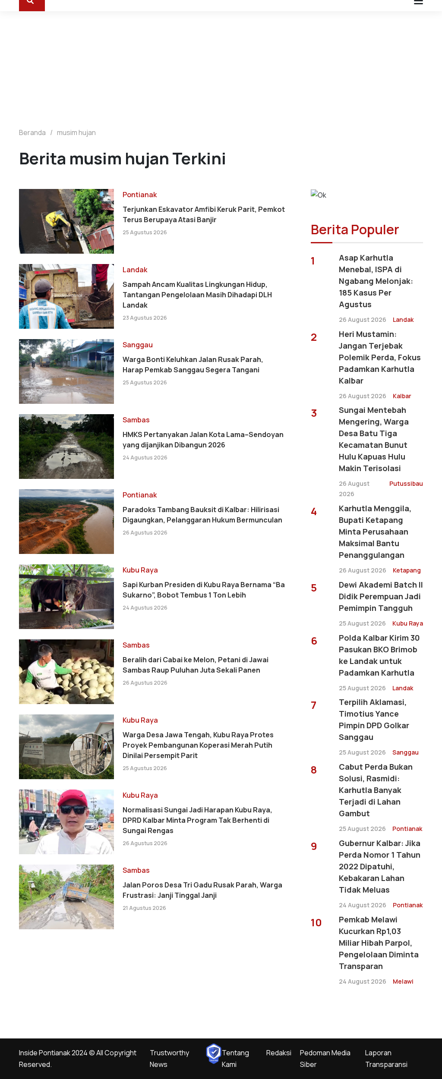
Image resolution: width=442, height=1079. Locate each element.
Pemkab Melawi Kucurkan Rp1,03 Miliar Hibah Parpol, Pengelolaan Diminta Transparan (379, 942)
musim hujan (76, 132)
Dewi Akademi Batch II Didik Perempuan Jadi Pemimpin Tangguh (381, 596)
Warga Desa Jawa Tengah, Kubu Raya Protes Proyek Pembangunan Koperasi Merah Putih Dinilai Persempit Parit (198, 745)
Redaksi (278, 1052)
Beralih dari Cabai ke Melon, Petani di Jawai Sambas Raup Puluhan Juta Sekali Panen (195, 665)
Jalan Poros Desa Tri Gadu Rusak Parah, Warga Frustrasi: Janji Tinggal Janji (202, 890)
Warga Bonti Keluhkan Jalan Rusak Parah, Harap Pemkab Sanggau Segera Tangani (193, 364)
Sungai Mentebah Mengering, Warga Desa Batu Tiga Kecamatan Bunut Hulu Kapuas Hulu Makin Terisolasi (374, 439)
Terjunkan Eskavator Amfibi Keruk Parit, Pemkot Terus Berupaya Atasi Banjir (204, 214)
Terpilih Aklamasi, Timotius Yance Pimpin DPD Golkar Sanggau (374, 719)
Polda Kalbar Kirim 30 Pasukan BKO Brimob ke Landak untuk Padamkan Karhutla (379, 655)
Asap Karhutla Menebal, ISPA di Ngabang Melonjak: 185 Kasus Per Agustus (376, 280)
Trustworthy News (169, 1058)
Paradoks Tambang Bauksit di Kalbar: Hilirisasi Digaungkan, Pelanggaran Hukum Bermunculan (202, 515)
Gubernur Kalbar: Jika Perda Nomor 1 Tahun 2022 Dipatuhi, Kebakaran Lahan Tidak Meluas (379, 866)
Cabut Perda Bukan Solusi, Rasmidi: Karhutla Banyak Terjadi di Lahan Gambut (376, 789)
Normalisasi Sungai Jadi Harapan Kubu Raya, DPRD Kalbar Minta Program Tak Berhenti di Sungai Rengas (197, 820)
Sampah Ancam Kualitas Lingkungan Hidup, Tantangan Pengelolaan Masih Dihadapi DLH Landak (197, 295)
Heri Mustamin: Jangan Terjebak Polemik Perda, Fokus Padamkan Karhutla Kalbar (380, 357)
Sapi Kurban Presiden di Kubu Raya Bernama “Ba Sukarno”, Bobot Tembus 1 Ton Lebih (204, 590)
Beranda (32, 132)
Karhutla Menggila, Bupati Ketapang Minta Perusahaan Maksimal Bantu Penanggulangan (375, 531)
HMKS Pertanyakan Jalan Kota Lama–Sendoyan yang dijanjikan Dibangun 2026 (203, 440)
